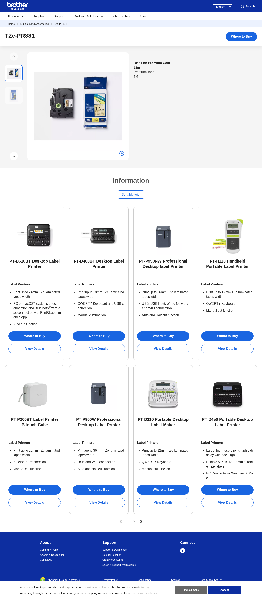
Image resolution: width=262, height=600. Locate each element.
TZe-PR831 (60, 24)
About (143, 16)
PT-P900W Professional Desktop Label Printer (99, 422)
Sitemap (175, 579)
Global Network (69, 579)
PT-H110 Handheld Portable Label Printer (227, 264)
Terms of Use (144, 579)
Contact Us (46, 559)
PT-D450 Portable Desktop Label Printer (227, 422)
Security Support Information (118, 565)
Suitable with (131, 194)
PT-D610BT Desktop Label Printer (34, 264)
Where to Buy (241, 36)
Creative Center (111, 559)
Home (11, 24)
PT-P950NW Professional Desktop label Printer (163, 264)
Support (59, 16)
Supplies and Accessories (34, 24)
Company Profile (49, 549)
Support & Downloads (114, 549)
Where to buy (121, 16)
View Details (34, 348)
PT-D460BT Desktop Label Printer (99, 264)
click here (152, 593)
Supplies (38, 16)
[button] (14, 56)
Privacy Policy (110, 579)
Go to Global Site (209, 579)
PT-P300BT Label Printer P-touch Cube (34, 422)
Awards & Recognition (52, 555)
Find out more (191, 590)
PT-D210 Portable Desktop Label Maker (163, 422)
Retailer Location (111, 555)
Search (250, 6)
